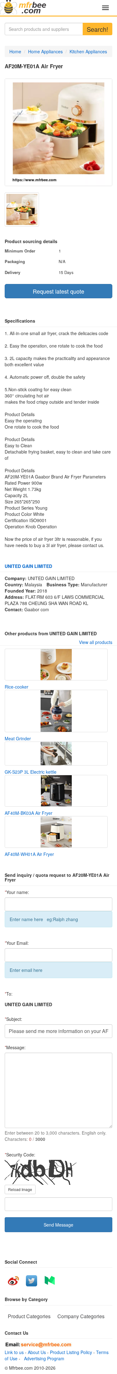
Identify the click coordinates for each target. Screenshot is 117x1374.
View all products (95, 642)
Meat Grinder (18, 738)
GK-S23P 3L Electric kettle (30, 772)
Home (15, 51)
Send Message (58, 1225)
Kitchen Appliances (88, 51)
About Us (37, 1352)
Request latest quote (58, 291)
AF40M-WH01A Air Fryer (29, 854)
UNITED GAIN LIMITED (28, 566)
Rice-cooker (16, 687)
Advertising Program (43, 1358)
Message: (15, 1047)
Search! (97, 29)
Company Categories (81, 1316)
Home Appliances (45, 51)
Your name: (17, 892)
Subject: (13, 1019)
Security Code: (20, 1154)
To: (8, 994)
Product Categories (29, 1316)
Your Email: (17, 943)
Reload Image (20, 1189)
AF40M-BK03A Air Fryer (28, 813)
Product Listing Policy (71, 1352)
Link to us (14, 1352)
